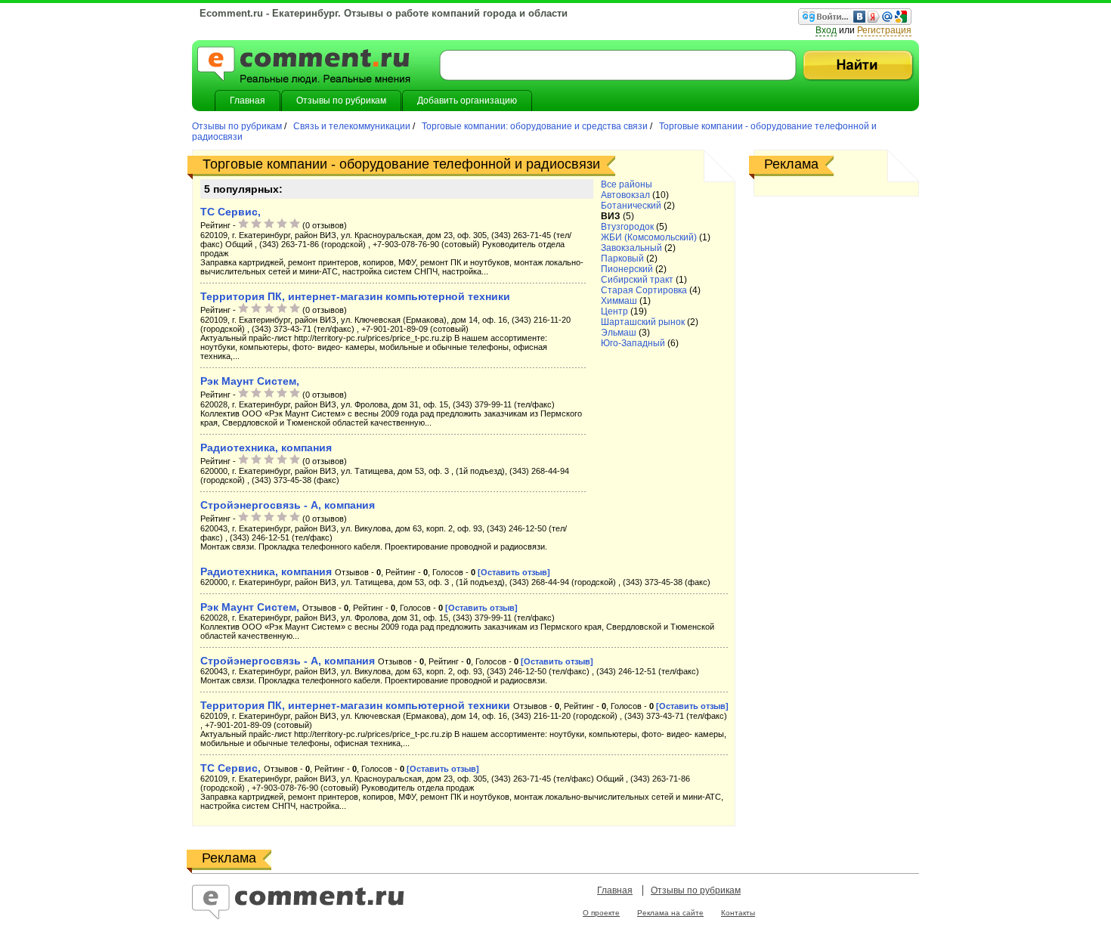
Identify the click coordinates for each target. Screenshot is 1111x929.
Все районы (626, 184)
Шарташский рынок (643, 322)
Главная (615, 890)
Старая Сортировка (644, 290)
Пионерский (627, 269)
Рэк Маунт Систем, (249, 381)
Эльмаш (618, 332)
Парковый (622, 258)
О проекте (601, 913)
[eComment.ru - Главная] (303, 66)
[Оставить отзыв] (514, 572)
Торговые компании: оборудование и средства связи (534, 126)
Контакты (738, 913)
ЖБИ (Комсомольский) (649, 237)
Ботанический (631, 205)
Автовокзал (625, 195)
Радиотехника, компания (266, 447)
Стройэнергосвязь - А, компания (287, 505)
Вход (826, 30)
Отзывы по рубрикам (238, 126)
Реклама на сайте (670, 913)
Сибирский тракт (637, 279)
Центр (614, 311)
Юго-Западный (633, 343)
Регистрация (884, 30)
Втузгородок (627, 226)
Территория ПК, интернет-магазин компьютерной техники (355, 296)
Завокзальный (631, 248)
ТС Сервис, (230, 212)
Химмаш (619, 301)
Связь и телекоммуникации (352, 126)
